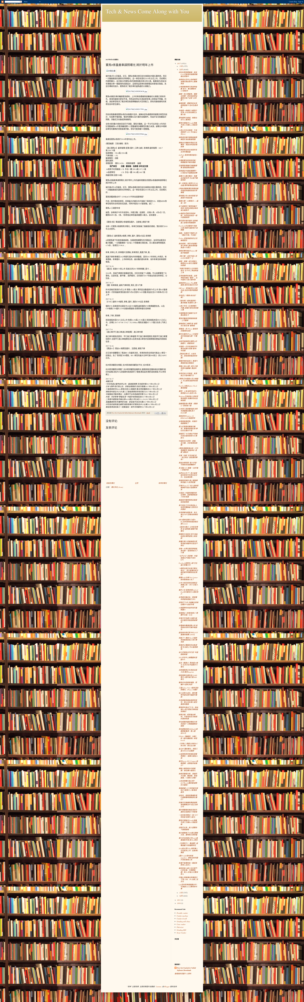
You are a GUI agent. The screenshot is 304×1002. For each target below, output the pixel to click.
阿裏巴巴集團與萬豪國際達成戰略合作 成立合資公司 (188, 804)
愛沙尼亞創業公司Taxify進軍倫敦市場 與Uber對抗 (188, 839)
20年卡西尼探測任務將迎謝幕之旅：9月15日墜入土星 (188, 585)
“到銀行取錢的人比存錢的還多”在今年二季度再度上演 (188, 270)
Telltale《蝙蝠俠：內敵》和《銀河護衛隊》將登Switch (188, 738)
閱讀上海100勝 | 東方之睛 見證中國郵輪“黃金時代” (188, 368)
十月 (181, 66)
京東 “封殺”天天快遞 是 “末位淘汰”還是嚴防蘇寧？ (188, 457)
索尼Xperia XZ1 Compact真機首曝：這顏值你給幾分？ (188, 763)
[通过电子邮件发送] (156, 413)
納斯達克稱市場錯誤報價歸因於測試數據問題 (188, 138)
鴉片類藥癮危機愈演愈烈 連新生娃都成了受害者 (188, 811)
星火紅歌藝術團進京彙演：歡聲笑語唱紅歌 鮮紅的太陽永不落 (188, 428)
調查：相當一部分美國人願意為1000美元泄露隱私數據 (188, 263)
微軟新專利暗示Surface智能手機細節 (188, 252)
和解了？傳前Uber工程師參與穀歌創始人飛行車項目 (188, 640)
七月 (181, 896)
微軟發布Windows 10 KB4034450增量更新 (187, 417)
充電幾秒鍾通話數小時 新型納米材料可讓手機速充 (188, 627)
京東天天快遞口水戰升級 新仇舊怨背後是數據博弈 (188, 620)
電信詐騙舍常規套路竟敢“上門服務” (188, 319)
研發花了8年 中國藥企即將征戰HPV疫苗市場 (188, 603)
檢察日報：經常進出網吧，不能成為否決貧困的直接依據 (188, 716)
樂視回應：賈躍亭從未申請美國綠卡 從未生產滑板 (188, 105)
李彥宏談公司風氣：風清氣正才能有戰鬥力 (188, 374)
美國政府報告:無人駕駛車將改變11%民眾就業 (188, 481)
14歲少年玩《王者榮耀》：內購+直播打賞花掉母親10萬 (188, 308)
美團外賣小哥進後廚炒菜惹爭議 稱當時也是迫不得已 (188, 543)
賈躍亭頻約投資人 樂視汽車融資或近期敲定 (188, 362)
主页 (136, 483)
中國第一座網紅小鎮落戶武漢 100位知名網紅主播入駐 (188, 112)
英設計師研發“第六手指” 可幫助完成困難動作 (188, 464)
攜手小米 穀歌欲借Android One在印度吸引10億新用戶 (188, 592)
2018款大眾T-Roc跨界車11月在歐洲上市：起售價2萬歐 (188, 850)
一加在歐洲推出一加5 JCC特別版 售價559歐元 (188, 816)
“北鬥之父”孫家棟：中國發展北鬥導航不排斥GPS (188, 558)
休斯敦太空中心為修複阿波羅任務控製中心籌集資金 (188, 81)
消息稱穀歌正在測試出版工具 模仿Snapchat (188, 671)
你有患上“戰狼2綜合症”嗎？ (187, 296)
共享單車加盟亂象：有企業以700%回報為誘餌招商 (188, 514)
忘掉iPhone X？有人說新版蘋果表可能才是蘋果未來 (188, 487)
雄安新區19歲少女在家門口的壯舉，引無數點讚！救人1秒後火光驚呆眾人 (188, 871)
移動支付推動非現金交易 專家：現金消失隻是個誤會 (188, 144)
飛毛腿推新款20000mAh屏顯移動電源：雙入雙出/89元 (188, 731)
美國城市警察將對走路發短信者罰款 (188, 501)
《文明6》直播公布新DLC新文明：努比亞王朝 (188, 744)
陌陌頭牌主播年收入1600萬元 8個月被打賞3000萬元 (188, 677)
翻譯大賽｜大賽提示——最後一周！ (188, 202)
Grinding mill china (183, 921)
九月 (181, 69)
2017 (179, 63)
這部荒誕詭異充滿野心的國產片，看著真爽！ (188, 342)
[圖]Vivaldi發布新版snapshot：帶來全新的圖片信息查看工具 (188, 858)
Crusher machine (182, 916)
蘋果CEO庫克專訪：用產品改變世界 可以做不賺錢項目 (188, 178)
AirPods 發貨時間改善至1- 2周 (188, 156)
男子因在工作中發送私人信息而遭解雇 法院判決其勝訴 (188, 507)
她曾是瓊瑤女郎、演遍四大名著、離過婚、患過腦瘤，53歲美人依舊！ (188, 776)
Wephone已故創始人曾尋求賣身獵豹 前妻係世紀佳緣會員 (188, 398)
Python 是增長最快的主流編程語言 (188, 239)
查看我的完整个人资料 (183, 973)
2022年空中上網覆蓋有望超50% (188, 658)
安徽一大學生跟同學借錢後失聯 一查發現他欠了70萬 (188, 550)
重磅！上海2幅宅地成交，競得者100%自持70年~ (188, 392)
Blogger (167, 986)
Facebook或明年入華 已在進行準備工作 (188, 564)
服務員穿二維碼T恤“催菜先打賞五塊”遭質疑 (188, 324)
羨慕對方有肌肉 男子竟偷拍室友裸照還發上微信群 (188, 536)
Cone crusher (181, 924)
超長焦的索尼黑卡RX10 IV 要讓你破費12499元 (188, 633)
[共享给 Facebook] (162, 413)
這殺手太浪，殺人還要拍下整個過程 (188, 828)
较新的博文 (110, 483)
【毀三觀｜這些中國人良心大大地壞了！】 (188, 257)
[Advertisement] (152, 38)
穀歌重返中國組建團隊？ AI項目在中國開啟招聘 (188, 172)
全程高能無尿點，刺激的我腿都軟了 (188, 422)
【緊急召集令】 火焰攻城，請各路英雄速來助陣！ (188, 356)
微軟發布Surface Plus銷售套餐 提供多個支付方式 (188, 284)
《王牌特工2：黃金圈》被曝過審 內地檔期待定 (188, 844)
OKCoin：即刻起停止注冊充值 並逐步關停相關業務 (188, 290)
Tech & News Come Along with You (147, 11)
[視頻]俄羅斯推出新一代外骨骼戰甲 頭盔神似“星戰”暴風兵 (188, 450)
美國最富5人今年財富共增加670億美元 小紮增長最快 (188, 790)
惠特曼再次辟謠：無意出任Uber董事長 (188, 119)
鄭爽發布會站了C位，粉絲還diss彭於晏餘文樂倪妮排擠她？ (188, 709)
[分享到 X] (160, 413)
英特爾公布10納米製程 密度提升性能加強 (188, 197)
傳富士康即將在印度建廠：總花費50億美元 (187, 769)
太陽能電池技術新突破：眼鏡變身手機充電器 (188, 161)
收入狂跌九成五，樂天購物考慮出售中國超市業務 (188, 695)
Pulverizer (180, 927)
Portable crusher (182, 913)
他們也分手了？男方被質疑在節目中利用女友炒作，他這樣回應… (188, 475)
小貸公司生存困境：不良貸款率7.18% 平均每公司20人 (188, 132)
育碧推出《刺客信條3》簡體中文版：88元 (188, 614)
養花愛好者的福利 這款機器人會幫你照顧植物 (188, 221)
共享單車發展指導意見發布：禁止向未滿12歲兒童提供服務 (188, 702)
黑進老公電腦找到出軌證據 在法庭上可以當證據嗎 (188, 647)
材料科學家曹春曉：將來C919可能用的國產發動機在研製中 (188, 74)
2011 (179, 900)
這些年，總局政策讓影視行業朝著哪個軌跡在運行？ (188, 797)
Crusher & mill (182, 918)
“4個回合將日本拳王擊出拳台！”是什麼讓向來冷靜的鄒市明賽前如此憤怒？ (188, 571)
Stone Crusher (181, 933)
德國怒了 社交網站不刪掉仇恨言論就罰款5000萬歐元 (188, 436)
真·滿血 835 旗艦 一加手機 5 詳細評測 (188, 469)
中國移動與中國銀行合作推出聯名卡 (188, 314)
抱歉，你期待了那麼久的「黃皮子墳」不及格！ (188, 234)
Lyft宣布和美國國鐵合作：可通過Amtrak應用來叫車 (188, 886)
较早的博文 (163, 483)
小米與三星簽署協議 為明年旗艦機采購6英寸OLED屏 (188, 411)
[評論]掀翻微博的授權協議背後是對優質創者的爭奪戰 (188, 190)
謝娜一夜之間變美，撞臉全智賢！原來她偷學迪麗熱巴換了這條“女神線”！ (188, 97)
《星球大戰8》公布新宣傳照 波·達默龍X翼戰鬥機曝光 (188, 529)
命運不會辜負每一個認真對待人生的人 (188, 864)
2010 (179, 903)
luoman (158, 986)
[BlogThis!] (158, 413)
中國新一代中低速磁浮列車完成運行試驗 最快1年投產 (188, 348)
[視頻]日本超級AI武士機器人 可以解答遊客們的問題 (188, 380)
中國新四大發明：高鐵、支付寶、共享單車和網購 (188, 443)
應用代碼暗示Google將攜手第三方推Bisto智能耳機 (188, 125)
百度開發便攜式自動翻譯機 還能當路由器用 (188, 166)
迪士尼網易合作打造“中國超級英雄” (188, 653)
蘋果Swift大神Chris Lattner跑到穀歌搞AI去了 (188, 578)
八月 (181, 892)
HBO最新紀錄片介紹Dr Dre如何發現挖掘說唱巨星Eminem (188, 522)
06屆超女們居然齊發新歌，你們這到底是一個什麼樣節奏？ (188, 215)
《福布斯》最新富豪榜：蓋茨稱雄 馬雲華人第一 (188, 301)
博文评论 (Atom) (117, 487)
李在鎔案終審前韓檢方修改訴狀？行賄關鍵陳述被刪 (188, 724)
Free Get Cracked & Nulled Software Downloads (186, 969)
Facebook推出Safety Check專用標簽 (188, 387)
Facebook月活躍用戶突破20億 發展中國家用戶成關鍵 (188, 228)
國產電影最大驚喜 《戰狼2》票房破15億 (188, 404)
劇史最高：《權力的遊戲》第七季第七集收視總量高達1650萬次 (188, 245)
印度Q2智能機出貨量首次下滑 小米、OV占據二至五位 (188, 879)
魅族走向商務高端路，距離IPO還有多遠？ (188, 683)
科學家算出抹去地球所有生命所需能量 (188, 151)
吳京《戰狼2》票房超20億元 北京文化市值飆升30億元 (188, 665)
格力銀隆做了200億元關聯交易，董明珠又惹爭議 (188, 834)
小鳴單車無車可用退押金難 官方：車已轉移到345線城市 (188, 89)
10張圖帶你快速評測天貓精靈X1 (188, 609)
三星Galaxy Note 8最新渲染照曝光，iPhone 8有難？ (188, 689)
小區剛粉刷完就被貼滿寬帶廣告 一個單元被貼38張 (188, 756)
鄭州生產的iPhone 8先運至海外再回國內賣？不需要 (188, 336)
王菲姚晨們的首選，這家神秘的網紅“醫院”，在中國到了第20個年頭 (188, 278)
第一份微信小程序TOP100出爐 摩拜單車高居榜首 (188, 184)
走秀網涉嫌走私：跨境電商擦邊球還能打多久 (188, 598)
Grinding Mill (181, 930)
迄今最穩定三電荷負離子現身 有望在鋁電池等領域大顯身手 (188, 208)
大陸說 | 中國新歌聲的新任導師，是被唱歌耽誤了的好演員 (188, 495)
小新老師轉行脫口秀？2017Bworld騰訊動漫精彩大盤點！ (188, 783)
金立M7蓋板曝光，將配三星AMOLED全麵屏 (188, 750)
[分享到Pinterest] (165, 413)
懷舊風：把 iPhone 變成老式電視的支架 (188, 330)
